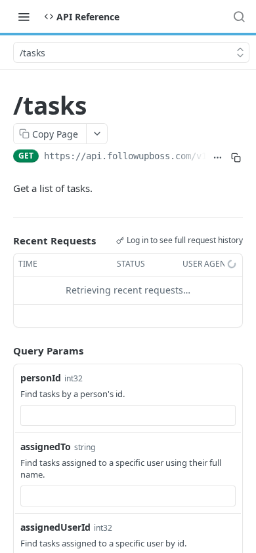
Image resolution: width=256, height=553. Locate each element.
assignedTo (45, 446)
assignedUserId (55, 527)
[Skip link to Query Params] (4, 350)
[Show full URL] (217, 157)
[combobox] (128, 415)
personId (40, 378)
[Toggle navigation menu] (23, 16)
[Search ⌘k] (238, 16)
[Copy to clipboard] (236, 157)
